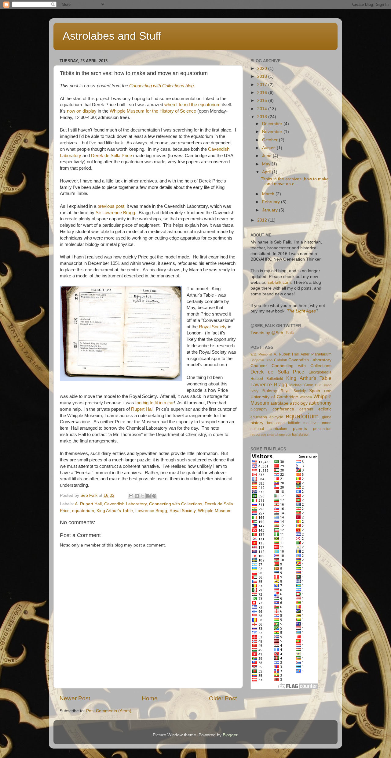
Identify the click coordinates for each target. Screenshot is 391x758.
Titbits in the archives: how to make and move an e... (295, 181)
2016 (262, 92)
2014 (262, 108)
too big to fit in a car (154, 402)
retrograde (258, 434)
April (267, 172)
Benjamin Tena (261, 360)
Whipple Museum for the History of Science (153, 111)
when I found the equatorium (192, 104)
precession (322, 429)
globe (326, 417)
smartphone (276, 434)
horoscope (276, 423)
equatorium (83, 510)
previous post (110, 206)
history (256, 423)
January (270, 210)
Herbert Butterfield (266, 379)
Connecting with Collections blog (161, 85)
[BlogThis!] (137, 496)
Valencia (306, 397)
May (267, 164)
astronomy (320, 403)
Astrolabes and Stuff (112, 36)
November (272, 131)
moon (326, 423)
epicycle (276, 417)
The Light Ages (301, 311)
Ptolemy (269, 390)
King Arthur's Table (115, 510)
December (272, 123)
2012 (262, 220)
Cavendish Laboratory (125, 504)
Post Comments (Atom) (108, 711)
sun (288, 434)
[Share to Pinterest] (154, 496)
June (267, 155)
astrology (299, 403)
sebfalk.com (279, 282)
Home (150, 698)
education (258, 417)
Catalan (280, 360)
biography (258, 409)
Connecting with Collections (175, 504)
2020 (262, 68)
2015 (262, 100)
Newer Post (75, 698)
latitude (294, 423)
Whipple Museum (215, 510)
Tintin (327, 391)
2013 (262, 116)
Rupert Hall (142, 409)
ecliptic (324, 409)
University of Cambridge (274, 397)
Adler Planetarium (316, 354)
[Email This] (131, 496)
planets (300, 428)
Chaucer (258, 365)
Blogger (230, 735)
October (270, 140)
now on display (82, 111)
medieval (311, 423)
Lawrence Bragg (151, 510)
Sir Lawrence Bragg (115, 212)
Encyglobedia (320, 372)
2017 (262, 84)
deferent (306, 409)
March (269, 194)
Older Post (223, 698)
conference (283, 409)
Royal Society (213, 326)
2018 (262, 76)
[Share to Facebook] (148, 496)
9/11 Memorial (261, 354)
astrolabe (279, 403)
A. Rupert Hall (88, 504)
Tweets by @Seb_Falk (272, 332)
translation (300, 434)
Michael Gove (301, 385)
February (271, 202)
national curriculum (268, 429)
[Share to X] (143, 496)
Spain (314, 390)
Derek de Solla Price (111, 155)
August (269, 148)
